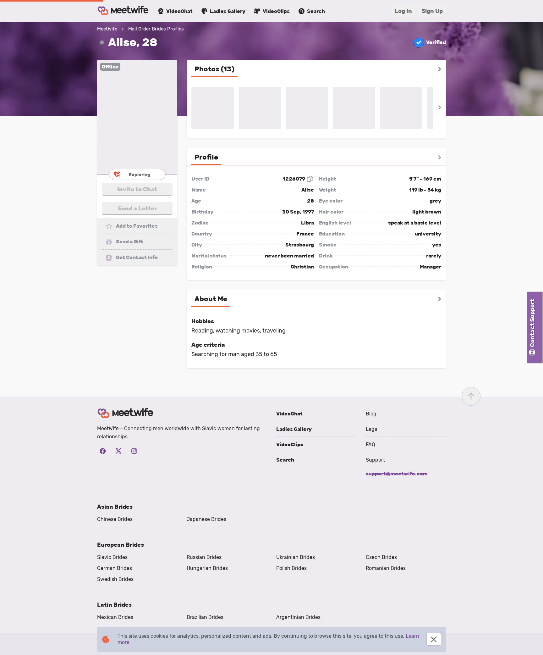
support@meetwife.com (397, 474)
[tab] (214, 69)
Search (285, 460)
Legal (372, 429)
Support (375, 460)
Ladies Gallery (294, 429)
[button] (137, 117)
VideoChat (289, 414)
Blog (371, 414)
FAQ (370, 444)
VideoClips (289, 444)
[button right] (439, 69)
